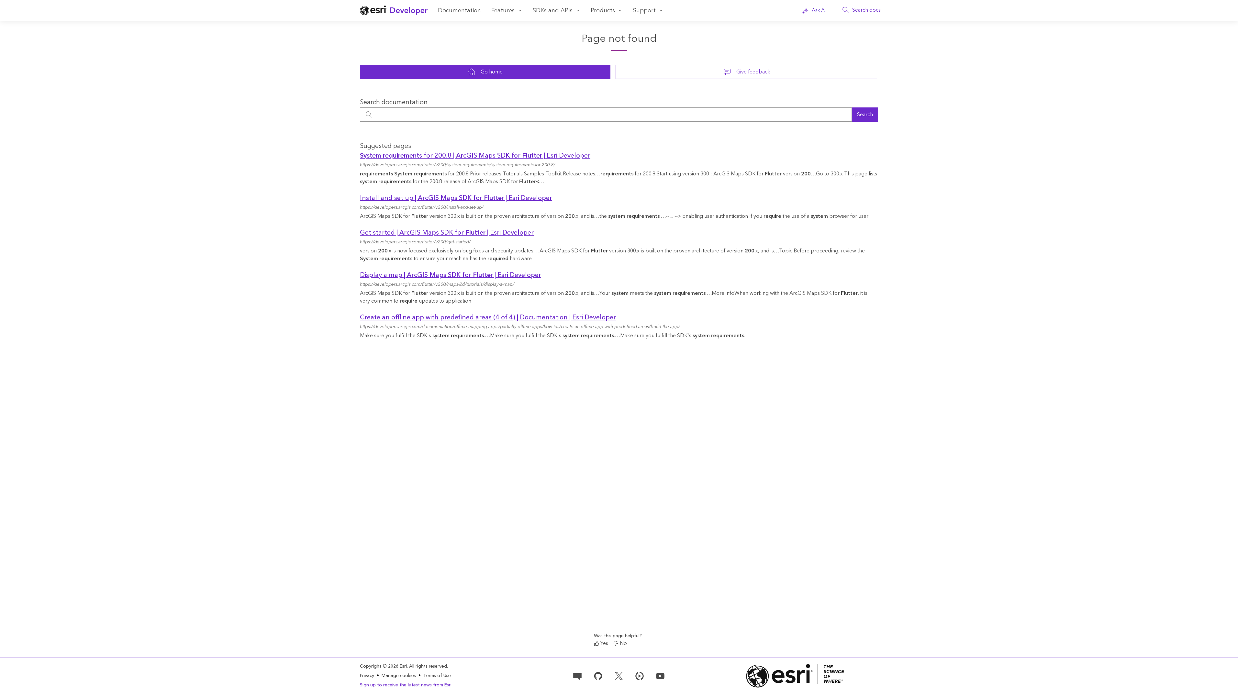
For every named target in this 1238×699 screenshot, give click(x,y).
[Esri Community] (577, 675)
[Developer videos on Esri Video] (639, 675)
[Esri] (795, 676)
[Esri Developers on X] (619, 675)
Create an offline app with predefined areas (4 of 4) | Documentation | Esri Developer (488, 317)
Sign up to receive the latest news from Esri (406, 685)
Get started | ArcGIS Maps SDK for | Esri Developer (447, 232)
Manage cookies (399, 675)
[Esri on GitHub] (598, 675)
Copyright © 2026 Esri (383, 666)
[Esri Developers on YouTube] (660, 675)
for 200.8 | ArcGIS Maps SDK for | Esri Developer (475, 155)
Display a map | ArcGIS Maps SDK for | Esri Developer (450, 275)
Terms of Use (437, 676)
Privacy (367, 676)
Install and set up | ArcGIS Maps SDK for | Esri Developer (456, 198)
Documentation (459, 11)
